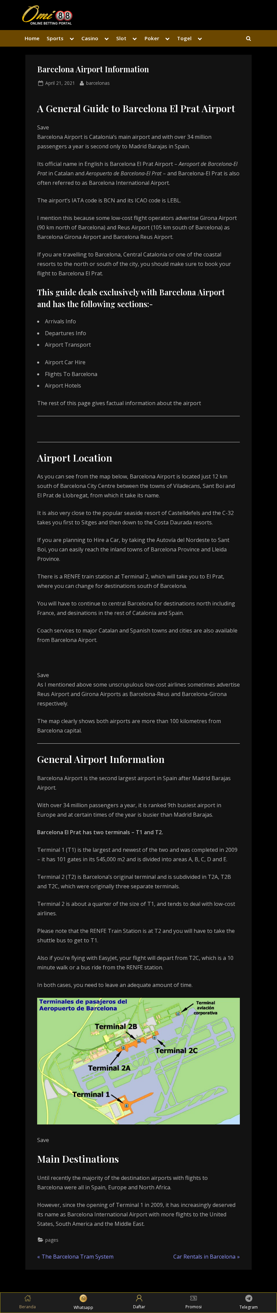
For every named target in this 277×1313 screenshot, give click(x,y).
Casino (89, 38)
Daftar (139, 1307)
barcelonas (98, 82)
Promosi (193, 1307)
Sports (55, 38)
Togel (184, 38)
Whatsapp (83, 1307)
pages (51, 1240)
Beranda (27, 1307)
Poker (152, 38)
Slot (121, 38)
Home (32, 38)
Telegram (249, 1307)
